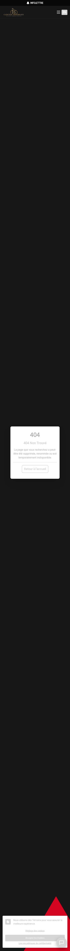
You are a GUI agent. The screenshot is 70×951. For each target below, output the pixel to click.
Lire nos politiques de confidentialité (35, 943)
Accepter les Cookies (35, 938)
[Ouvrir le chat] (61, 942)
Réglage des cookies (35, 931)
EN (64, 12)
